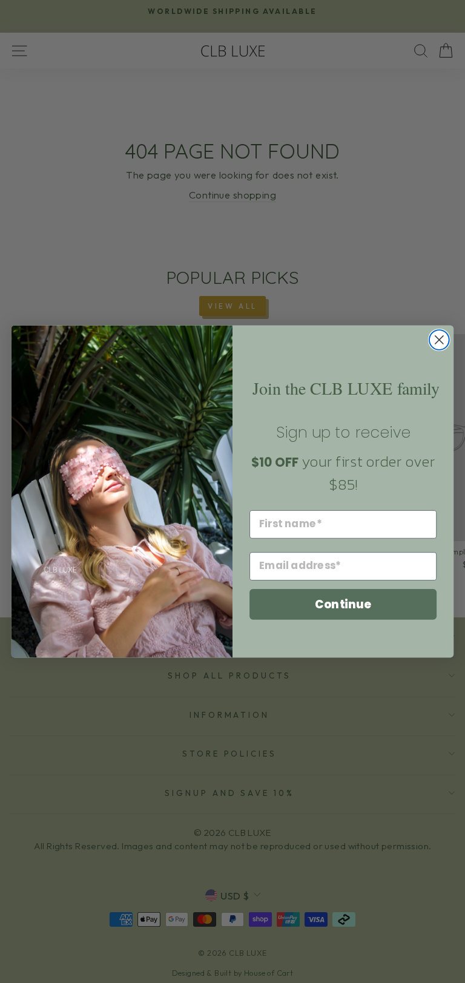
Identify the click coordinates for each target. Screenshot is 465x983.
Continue (343, 604)
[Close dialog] (439, 340)
